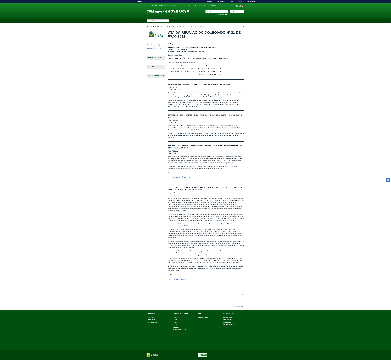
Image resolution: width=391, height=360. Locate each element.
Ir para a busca (171, 5)
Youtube (175, 322)
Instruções (151, 317)
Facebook (176, 317)
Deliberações (151, 320)
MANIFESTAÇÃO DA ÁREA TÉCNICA (185, 177)
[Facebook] (237, 6)
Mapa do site (213, 5)
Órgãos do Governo (251, 1)
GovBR (140, 2)
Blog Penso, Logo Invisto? (180, 329)
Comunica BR (209, 1)
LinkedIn (175, 324)
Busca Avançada (223, 14)
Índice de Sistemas (229, 324)
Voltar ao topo (239, 306)
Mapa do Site (227, 322)
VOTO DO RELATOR (179, 279)
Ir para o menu (162, 5)
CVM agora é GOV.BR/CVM (168, 11)
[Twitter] (240, 6)
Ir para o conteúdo (152, 5)
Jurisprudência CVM (154, 48)
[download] (170, 177)
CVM (157, 26)
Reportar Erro (227, 320)
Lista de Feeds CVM (204, 317)
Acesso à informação (221, 1)
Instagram (176, 327)
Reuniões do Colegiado (168, 26)
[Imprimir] (243, 26)
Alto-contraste (203, 5)
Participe (231, 1)
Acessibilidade (193, 5)
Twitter (175, 320)
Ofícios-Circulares (153, 322)
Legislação (240, 1)
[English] (242, 6)
